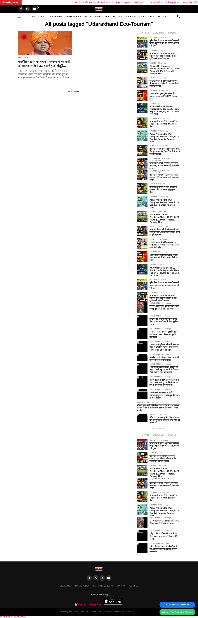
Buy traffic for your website (13, 616)
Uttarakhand (55, 16)
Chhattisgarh (146, 16)
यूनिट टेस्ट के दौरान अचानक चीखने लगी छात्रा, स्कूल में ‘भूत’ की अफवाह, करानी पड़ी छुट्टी (91, 2)
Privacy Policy (81, 586)
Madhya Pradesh (127, 16)
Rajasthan (110, 16)
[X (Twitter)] (95, 577)
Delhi (88, 16)
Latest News (38, 16)
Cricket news (99, 23)
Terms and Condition (103, 586)
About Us (133, 586)
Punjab (97, 16)
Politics (161, 16)
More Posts (73, 92)
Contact (121, 586)
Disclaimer (65, 586)
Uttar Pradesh (74, 16)
